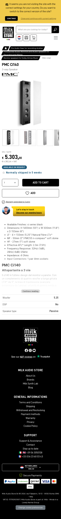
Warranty (30, 418)
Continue (11, 18)
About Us (30, 375)
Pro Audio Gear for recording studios (27, 48)
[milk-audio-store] (8, 33)
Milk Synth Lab (30, 383)
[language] (19, 38)
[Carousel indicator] (10, 137)
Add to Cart (41, 182)
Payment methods (30, 414)
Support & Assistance (30, 441)
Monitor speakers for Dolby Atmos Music (21, 58)
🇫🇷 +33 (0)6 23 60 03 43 (30, 456)
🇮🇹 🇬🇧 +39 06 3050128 (30, 452)
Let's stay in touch (29, 211)
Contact (30, 444)
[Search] (55, 29)
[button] (30, 467)
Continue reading (30, 291)
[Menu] (56, 38)
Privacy (30, 422)
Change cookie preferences (30, 508)
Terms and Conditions (30, 402)
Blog (30, 387)
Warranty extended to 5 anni (17, 202)
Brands (30, 379)
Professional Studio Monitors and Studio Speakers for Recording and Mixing (26, 53)
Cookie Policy (31, 426)
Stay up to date (30, 448)
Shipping (30, 406)
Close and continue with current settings (38, 18)
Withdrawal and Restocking (30, 410)
